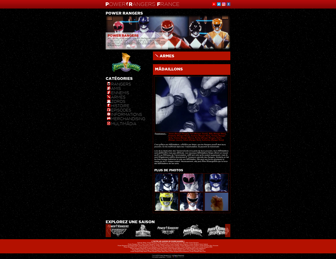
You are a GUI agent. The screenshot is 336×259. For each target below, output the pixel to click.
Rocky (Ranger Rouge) (205, 138)
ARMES (167, 56)
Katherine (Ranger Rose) (213, 140)
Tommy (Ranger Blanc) (184, 138)
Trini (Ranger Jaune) (199, 134)
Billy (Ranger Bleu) (217, 134)
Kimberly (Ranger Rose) (179, 136)
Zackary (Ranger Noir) (200, 136)
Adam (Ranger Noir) (192, 140)
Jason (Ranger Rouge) (178, 134)
